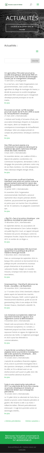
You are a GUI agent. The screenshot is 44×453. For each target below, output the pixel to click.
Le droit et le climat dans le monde (22, 28)
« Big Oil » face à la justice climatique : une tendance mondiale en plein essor (21, 219)
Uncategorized (20, 81)
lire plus (7, 103)
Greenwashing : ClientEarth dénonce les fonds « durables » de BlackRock (21, 285)
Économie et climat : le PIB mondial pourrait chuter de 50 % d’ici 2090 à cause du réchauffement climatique (21, 112)
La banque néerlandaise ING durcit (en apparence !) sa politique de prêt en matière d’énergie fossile (20, 251)
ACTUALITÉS (22, 18)
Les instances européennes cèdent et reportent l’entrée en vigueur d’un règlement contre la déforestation (20, 317)
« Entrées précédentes (12, 421)
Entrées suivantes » (32, 421)
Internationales (21, 116)
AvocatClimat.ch (14, 447)
